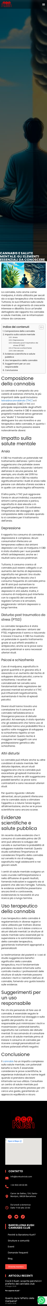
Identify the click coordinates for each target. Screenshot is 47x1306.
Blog (10, 1258)
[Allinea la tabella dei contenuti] (40, 327)
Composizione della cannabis (19, 331)
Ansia (15, 337)
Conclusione (11, 370)
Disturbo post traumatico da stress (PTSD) (25, 344)
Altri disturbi (18, 351)
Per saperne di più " (12, 1291)
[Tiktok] (23, 1217)
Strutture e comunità (18, 1240)
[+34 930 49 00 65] (6, 1186)
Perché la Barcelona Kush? (22, 1234)
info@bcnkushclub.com (21, 1176)
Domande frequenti (18, 1252)
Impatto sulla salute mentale (20, 334)
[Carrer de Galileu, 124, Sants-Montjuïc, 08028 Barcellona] (6, 1196)
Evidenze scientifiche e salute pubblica (20, 355)
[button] (43, 4)
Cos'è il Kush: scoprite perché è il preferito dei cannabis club (23, 1282)
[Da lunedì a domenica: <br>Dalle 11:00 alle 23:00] (6, 1207)
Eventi (11, 1246)
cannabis (8, 1061)
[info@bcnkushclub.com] (6, 1178)
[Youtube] (16, 1217)
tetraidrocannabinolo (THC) (17, 400)
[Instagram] (10, 1217)
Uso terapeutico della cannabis (21, 360)
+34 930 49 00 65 (18, 1185)
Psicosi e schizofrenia (22, 348)
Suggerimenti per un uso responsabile (17, 365)
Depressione (18, 340)
